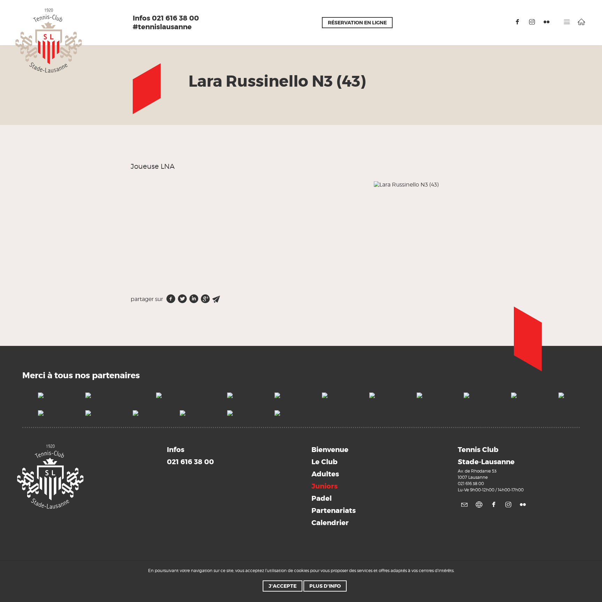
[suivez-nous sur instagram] (532, 22)
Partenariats (333, 510)
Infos (190, 455)
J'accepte (282, 586)
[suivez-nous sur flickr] (546, 22)
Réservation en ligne (357, 22)
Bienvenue (329, 449)
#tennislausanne (162, 27)
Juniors (324, 486)
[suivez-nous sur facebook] (517, 22)
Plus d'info (325, 586)
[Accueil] (581, 22)
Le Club (324, 461)
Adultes (325, 473)
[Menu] (567, 22)
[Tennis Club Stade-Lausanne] (49, 40)
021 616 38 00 (471, 483)
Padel (321, 498)
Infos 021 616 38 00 (166, 18)
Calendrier (330, 522)
